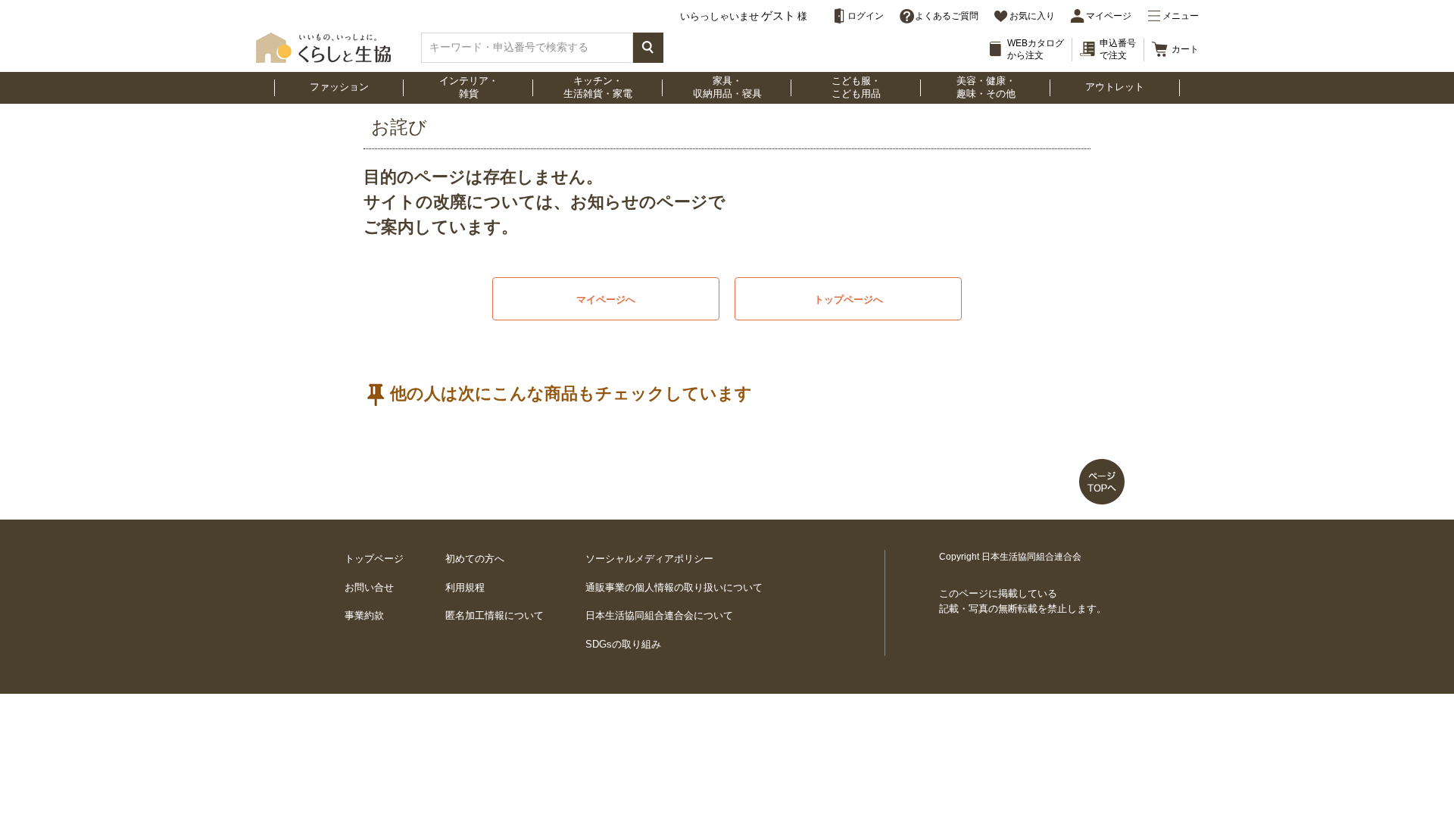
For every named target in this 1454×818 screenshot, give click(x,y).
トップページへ (848, 299)
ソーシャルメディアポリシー (649, 558)
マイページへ (605, 299)
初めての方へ (474, 558)
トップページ (374, 558)
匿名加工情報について (494, 615)
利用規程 (465, 587)
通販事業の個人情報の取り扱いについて (674, 587)
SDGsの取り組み (623, 644)
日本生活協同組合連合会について (659, 615)
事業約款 (364, 615)
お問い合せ (369, 587)
